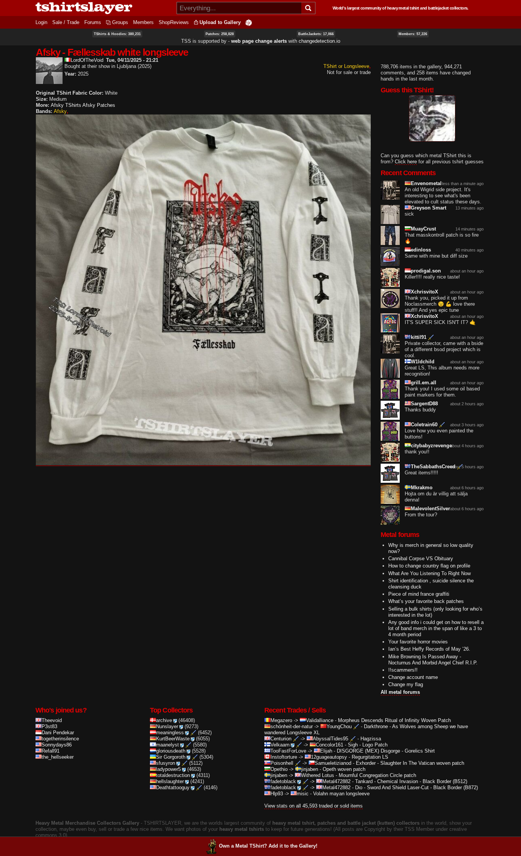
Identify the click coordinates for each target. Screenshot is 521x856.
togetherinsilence (60, 739)
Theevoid (52, 720)
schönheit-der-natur (291, 726)
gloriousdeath (170, 751)
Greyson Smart (428, 208)
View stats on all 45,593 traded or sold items (313, 806)
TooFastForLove (288, 751)
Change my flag (405, 684)
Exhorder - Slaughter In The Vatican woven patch (410, 763)
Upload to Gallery (220, 22)
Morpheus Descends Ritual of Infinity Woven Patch (394, 720)
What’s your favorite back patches (426, 601)
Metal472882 (336, 781)
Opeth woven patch (344, 769)
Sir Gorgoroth (170, 757)
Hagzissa (370, 739)
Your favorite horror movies (418, 642)
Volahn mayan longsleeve (341, 793)
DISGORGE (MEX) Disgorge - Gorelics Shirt (386, 751)
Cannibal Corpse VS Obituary (420, 558)
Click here (406, 161)
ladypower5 (168, 769)
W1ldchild (422, 361)
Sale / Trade (65, 22)
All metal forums (400, 692)
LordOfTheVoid (87, 60)
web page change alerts (259, 41)
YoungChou (339, 726)
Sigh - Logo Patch (368, 745)
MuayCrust (423, 229)
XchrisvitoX (424, 292)
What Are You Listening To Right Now (429, 573)
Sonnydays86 (57, 745)
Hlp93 (276, 793)
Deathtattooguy (173, 787)
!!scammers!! (403, 670)
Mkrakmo (422, 487)
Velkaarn (279, 745)
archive (164, 720)
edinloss (421, 250)
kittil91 (418, 337)
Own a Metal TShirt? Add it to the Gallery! (268, 846)
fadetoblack (283, 781)
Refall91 (50, 751)
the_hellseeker (58, 757)
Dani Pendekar (58, 732)
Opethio (279, 769)
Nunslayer (167, 726)
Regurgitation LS (370, 757)
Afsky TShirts (66, 105)
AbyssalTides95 (330, 739)
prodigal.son (426, 271)
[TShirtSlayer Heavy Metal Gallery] (103, 8)
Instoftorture (283, 757)
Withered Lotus (317, 775)
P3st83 (49, 726)
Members (143, 22)
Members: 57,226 (413, 34)
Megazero (281, 720)
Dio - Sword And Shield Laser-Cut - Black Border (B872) (416, 787)
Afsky (60, 111)
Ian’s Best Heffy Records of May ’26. (429, 649)
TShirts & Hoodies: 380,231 (117, 34)
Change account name (413, 677)
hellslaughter (170, 781)
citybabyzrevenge (431, 445)
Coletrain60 (424, 424)
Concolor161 (329, 745)
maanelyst (167, 745)
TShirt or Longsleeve (346, 66)
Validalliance (319, 720)
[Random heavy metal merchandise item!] (249, 22)
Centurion (280, 739)
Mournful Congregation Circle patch (377, 775)
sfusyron (165, 763)
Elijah (326, 751)
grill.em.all (423, 382)
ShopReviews (174, 22)
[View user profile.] (49, 81)
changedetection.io (319, 41)
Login (41, 22)
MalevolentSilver (430, 508)
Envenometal (426, 183)
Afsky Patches (98, 105)
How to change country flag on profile (429, 566)
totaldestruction (173, 775)
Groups (120, 22)
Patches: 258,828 (220, 34)
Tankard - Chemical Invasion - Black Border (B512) (411, 781)
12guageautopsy (329, 757)
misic (303, 793)
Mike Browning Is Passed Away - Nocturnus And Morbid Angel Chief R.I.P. (433, 660)
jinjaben (309, 769)
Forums (92, 22)
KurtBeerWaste (173, 739)
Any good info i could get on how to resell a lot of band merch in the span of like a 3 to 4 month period (436, 628)
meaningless (170, 732)
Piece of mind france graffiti (418, 594)
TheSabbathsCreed (433, 466)
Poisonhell (281, 763)
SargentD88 (424, 403)
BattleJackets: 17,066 (316, 34)
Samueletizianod (333, 763)
